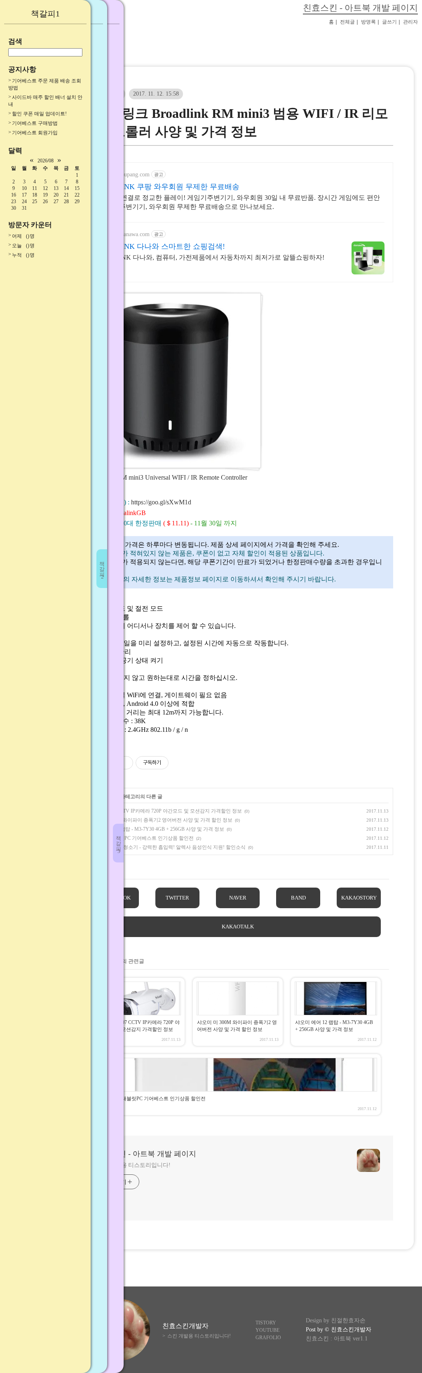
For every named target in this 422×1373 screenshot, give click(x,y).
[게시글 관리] (124, 763)
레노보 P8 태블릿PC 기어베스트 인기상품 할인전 (140, 838)
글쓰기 (389, 22)
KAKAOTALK (238, 926)
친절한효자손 (348, 1320)
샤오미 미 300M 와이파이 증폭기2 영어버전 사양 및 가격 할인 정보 (159, 820)
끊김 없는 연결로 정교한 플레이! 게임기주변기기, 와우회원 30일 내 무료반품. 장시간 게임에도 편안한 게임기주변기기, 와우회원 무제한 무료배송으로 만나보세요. (235, 202)
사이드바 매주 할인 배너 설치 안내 (45, 100)
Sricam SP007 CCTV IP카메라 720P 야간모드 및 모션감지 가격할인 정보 (164, 811)
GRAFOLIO (268, 1337)
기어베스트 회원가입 (35, 133)
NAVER (237, 898)
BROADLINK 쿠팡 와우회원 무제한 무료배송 (165, 187)
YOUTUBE (267, 1330)
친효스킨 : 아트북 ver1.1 (337, 1339)
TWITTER (177, 898)
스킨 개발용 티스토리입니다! (133, 1165)
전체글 (347, 22)
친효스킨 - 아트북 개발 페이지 (360, 7)
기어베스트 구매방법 (35, 123)
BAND (298, 898)
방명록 (368, 22)
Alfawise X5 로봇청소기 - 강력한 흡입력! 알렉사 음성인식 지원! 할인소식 (166, 847)
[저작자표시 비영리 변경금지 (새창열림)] (180, 762)
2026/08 (46, 161)
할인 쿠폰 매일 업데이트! (39, 114)
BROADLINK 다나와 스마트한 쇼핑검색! (158, 246)
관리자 (410, 22)
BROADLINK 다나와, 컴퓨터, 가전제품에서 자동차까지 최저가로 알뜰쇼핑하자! (207, 257)
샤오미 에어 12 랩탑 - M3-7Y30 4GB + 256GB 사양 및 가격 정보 (155, 829)
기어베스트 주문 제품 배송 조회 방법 (44, 84)
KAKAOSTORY (359, 898)
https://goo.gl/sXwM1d (161, 502)
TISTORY (266, 1323)
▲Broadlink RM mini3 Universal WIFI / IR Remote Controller (164, 477)
